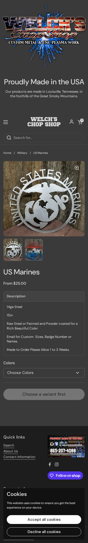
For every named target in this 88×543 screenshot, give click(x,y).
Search (8, 445)
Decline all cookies (44, 531)
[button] (80, 122)
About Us (10, 451)
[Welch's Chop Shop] (44, 122)
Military (22, 153)
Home (7, 153)
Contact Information (19, 457)
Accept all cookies (44, 519)
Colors (9, 362)
